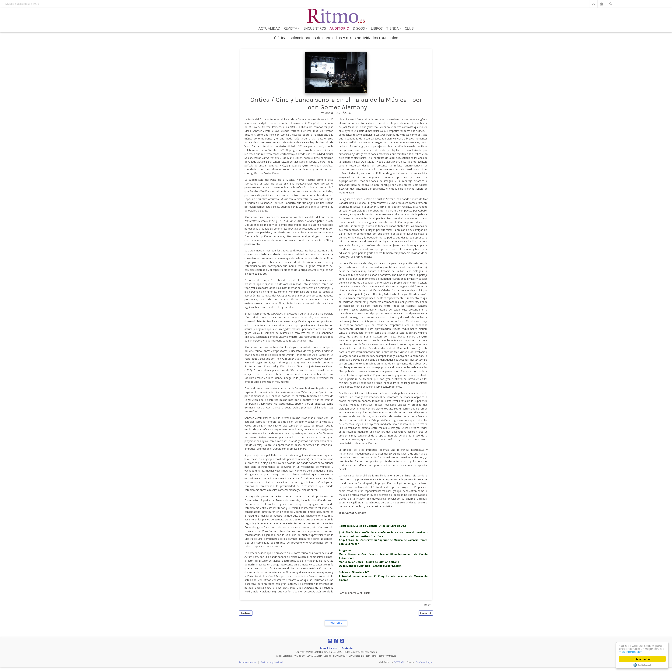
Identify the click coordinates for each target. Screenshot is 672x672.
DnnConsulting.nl (424, 662)
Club (409, 28)
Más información (630, 652)
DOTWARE (399, 662)
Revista (292, 28)
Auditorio (339, 28)
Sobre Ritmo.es (328, 648)
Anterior (246, 613)
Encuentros (314, 28)
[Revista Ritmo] (336, 16)
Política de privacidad (272, 662)
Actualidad (269, 28)
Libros (377, 28)
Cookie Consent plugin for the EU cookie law (642, 665)
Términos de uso (247, 662)
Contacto (347, 648)
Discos (360, 28)
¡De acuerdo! (642, 659)
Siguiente (425, 613)
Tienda (394, 28)
